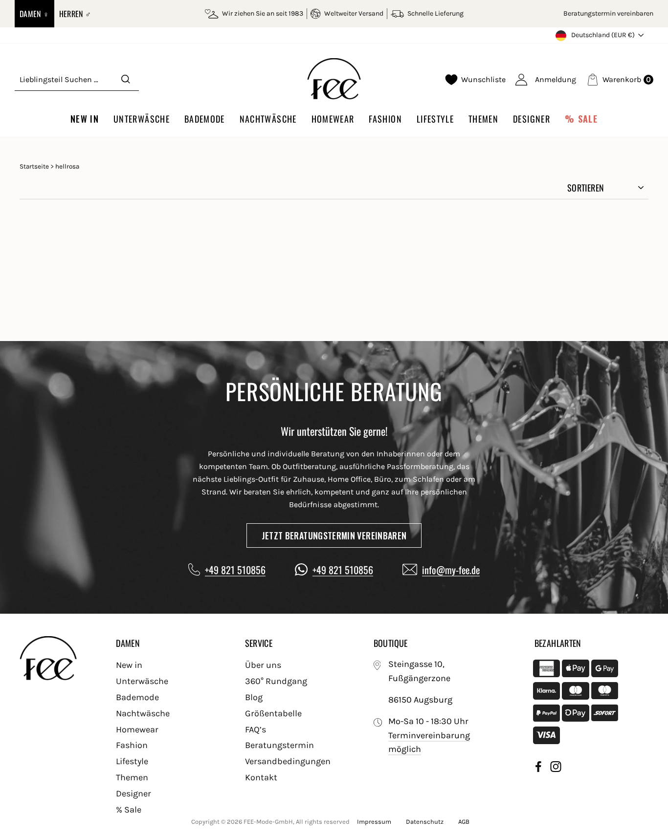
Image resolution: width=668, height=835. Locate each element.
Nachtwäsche (268, 118)
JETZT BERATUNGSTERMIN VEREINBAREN (334, 535)
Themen (483, 118)
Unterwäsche (141, 118)
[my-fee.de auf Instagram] (556, 768)
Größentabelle (273, 713)
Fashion (385, 118)
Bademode (204, 118)
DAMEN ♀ (34, 14)
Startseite (34, 166)
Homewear (333, 118)
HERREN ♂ (75, 14)
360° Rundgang (276, 681)
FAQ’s (255, 729)
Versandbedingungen (288, 761)
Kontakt (261, 777)
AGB (463, 821)
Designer (531, 118)
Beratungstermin (279, 745)
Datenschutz (425, 821)
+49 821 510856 (235, 569)
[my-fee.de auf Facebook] (538, 768)
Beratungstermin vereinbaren (608, 13)
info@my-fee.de (451, 569)
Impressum (374, 821)
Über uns (263, 665)
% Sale (581, 118)
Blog (254, 697)
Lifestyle (435, 118)
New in (84, 118)
